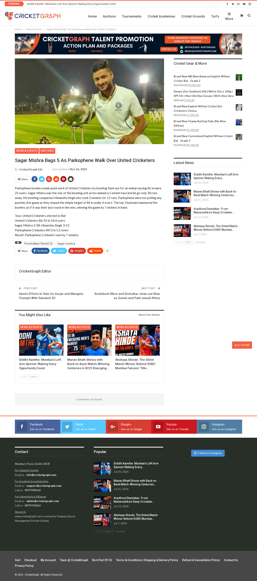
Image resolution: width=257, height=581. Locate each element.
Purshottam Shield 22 (38, 243)
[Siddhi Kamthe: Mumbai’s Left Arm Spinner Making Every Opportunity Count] (41, 340)
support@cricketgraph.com (44, 485)
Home (92, 16)
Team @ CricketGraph (74, 560)
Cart (17, 560)
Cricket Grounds (193, 16)
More (229, 19)
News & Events (26, 150)
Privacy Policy (24, 565)
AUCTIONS (242, 345)
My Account (48, 560)
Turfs (215, 16)
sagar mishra (66, 243)
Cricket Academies (161, 16)
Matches (47, 150)
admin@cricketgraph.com (43, 501)
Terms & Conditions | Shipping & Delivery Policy (147, 560)
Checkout (30, 560)
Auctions (109, 16)
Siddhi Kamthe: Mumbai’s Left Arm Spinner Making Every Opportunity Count (71, 3)
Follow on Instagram (210, 453)
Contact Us (231, 560)
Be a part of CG (102, 560)
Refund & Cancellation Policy (201, 560)
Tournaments (132, 16)
